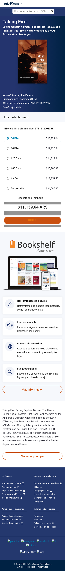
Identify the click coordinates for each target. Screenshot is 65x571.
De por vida (34, 188)
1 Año (34, 178)
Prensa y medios (9, 487)
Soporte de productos (11, 523)
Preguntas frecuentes (11, 520)
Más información (32, 389)
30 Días (34, 138)
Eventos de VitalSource (12, 494)
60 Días (34, 148)
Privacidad (38, 516)
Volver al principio (32, 456)
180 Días (34, 168)
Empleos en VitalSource (12, 491)
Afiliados (38, 487)
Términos (38, 520)
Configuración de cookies (45, 527)
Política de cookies (42, 523)
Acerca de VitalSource (12, 483)
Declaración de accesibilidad (47, 483)
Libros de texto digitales (44, 494)
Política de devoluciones (12, 516)
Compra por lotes (41, 491)
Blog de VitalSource (10, 498)
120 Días (34, 158)
